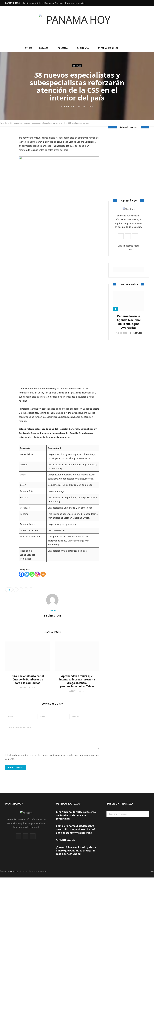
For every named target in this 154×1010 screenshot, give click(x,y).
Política (63, 48)
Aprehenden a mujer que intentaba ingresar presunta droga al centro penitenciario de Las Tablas (77, 681)
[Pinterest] (9, 159)
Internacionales (108, 48)
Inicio (28, 48)
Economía (83, 48)
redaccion (69, 106)
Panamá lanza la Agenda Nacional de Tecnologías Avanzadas (129, 322)
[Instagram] (37, 574)
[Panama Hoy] (77, 25)
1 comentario (136, 333)
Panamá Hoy (12, 871)
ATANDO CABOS (129, 165)
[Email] (9, 167)
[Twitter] (9, 152)
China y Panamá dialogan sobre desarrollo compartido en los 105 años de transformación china (75, 829)
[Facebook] (9, 144)
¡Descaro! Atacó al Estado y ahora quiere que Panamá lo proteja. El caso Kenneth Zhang (76, 851)
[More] (43, 574)
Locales (43, 48)
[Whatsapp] (32, 574)
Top (152, 871)
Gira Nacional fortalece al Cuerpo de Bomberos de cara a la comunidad (53, 3)
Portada (3, 123)
